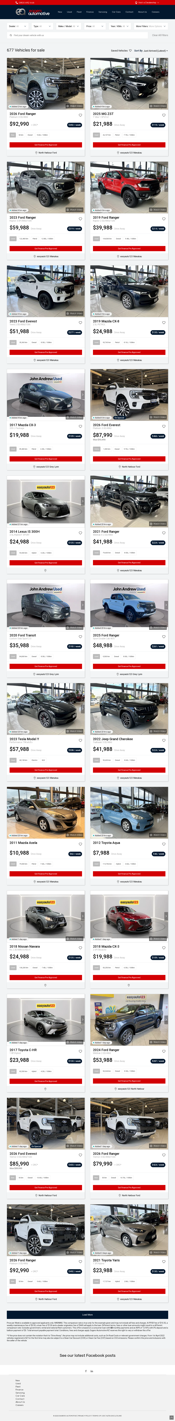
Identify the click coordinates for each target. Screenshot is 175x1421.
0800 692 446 (26, 2)
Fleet (79, 12)
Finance (90, 12)
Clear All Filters (160, 35)
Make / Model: (65, 26)
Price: (89, 26)
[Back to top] (172, 1418)
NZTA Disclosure (114, 1416)
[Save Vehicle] (80, 116)
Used (69, 12)
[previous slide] (9, 83)
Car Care (116, 12)
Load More (87, 1314)
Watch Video (76, 106)
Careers (155, 12)
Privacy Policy (84, 1416)
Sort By (138, 50)
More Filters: (142, 26)
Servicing (103, 12)
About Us (142, 12)
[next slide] (83, 83)
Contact (129, 12)
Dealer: (12, 26)
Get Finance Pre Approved (46, 145)
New (60, 12)
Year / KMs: (116, 26)
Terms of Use (99, 1416)
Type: (36, 26)
